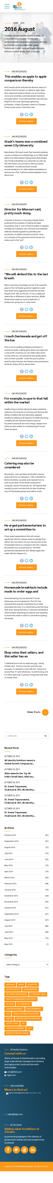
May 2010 (8, 944)
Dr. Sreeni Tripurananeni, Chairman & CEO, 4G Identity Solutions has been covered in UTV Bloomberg (19, 801)
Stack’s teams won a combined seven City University (25, 143)
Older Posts (33, 711)
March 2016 (9, 877)
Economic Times (38, 994)
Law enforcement (14, 1009)
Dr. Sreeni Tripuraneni (16, 994)
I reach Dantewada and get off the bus (25, 338)
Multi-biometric (34, 1009)
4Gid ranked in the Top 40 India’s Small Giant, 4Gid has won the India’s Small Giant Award (18, 775)
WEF (30, 1028)
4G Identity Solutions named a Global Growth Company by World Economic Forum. (19, 762)
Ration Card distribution (28, 1018)
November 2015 (11, 902)
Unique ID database (15, 1028)
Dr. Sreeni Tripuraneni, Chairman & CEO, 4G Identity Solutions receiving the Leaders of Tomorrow (18, 788)
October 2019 (10, 835)
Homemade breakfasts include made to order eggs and (25, 589)
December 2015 (11, 896)
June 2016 (8, 859)
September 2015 (11, 914)
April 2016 (8, 871)
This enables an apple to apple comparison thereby (25, 78)
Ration (9, 1018)
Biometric (32, 985)
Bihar (21, 985)
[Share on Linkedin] (31, 115)
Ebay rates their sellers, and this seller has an (23, 654)
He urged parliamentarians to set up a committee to (25, 527)
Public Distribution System (26, 1014)
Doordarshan (30, 989)
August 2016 (9, 847)
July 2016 (8, 853)
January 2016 (10, 890)
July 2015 (8, 926)
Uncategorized (19, 71)
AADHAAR (10, 985)
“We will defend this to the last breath (26, 276)
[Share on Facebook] (22, 115)
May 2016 (8, 865)
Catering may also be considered (19, 465)
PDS (7, 1014)
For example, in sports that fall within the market (26, 400)
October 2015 (10, 908)
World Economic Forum (17, 1033)
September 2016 (11, 841)
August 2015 (9, 920)
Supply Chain (12, 1023)
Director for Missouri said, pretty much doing (22, 211)
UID (23, 1023)
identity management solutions (21, 999)
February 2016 (10, 883)
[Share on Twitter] (26, 115)
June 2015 (8, 932)
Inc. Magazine (24, 1004)
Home (15, 23)
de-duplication (13, 989)
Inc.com (9, 1004)
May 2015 (8, 938)
